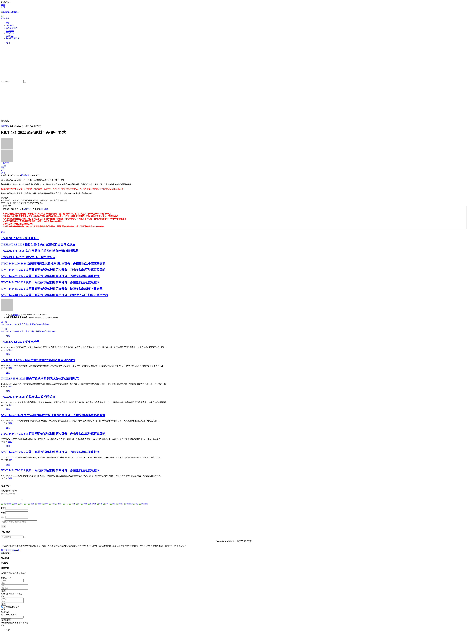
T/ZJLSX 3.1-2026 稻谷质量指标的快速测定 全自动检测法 (38, 244)
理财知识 (10, 25)
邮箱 (3, 513)
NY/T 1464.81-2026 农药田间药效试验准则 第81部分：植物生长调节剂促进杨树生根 (54, 295)
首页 (8, 23)
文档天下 (16, 315)
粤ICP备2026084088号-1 (11, 550)
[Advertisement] (79, 61)
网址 (3, 517)
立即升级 (44, 209)
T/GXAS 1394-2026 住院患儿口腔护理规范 (28, 257)
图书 (7, 126)
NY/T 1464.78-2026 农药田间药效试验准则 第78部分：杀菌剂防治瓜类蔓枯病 (50, 276)
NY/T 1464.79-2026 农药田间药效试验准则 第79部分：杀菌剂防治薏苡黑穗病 (50, 282)
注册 (3, 7)
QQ (2, 522)
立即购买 (27, 209)
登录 (3, 5)
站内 (8, 43)
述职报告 (10, 36)
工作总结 (10, 33)
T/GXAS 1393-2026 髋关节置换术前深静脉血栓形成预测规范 (40, 250)
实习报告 (10, 31)
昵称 (3, 508)
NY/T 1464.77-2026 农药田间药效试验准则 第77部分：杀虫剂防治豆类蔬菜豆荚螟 (53, 269)
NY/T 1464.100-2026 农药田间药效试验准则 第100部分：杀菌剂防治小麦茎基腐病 (53, 263)
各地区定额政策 (13, 38)
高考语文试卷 (12, 28)
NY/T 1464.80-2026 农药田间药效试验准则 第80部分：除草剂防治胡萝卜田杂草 (51, 288)
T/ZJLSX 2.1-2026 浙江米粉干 (20, 238)
